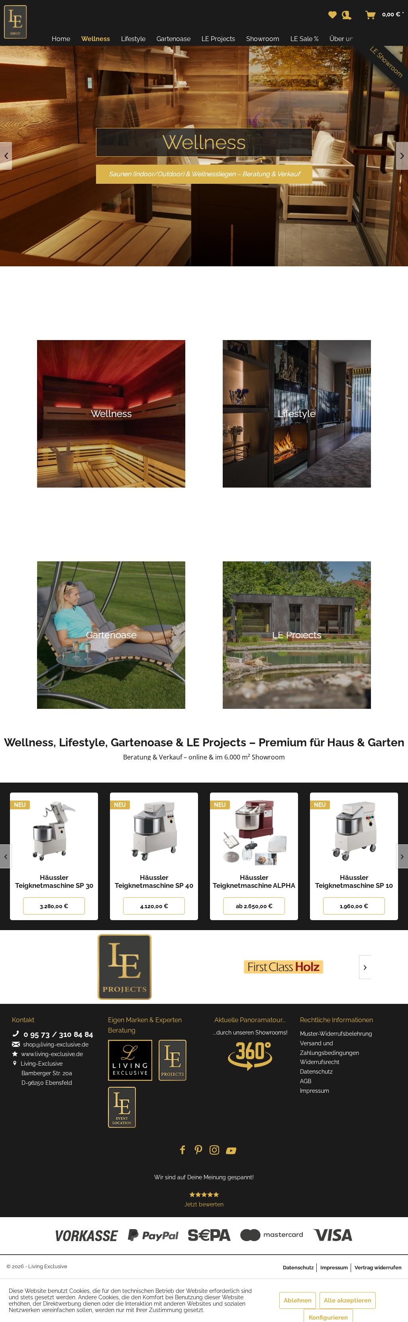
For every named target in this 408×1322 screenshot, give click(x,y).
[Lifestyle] (297, 414)
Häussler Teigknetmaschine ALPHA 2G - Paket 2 (254, 881)
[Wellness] (111, 414)
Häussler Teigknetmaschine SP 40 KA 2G (154, 881)
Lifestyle (204, 142)
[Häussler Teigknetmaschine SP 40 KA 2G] (154, 831)
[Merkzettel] (332, 15)
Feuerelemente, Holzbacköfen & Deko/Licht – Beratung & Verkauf (204, 174)
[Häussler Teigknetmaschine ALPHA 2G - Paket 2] (254, 831)
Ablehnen (298, 1300)
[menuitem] (332, 15)
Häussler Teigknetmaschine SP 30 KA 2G (54, 881)
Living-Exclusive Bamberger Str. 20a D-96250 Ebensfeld (42, 1073)
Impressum (314, 1091)
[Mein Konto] (351, 15)
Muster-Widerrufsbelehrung (336, 1034)
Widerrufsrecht (319, 1062)
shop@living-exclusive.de (54, 1044)
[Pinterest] (198, 1151)
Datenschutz (316, 1071)
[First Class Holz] (283, 967)
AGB (305, 1081)
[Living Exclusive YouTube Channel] (230, 1151)
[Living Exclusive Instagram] (214, 1151)
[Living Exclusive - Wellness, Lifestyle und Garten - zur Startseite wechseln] (15, 22)
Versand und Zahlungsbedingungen (329, 1048)
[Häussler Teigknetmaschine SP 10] (354, 831)
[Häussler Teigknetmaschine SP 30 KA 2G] (54, 831)
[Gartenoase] (111, 635)
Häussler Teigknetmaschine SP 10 (354, 881)
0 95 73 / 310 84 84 (56, 1034)
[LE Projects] (124, 967)
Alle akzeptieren (347, 1300)
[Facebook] (182, 1151)
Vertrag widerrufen (378, 1268)
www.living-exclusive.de (50, 1054)
